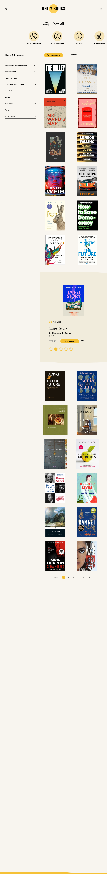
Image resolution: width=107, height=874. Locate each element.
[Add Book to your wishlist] (82, 341)
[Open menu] (100, 9)
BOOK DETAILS (53, 341)
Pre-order (69, 341)
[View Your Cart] (6, 9)
